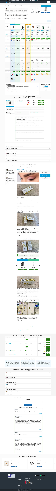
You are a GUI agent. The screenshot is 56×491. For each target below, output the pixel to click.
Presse (18, 480)
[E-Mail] (38, 21)
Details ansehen (45, 12)
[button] (16, 265)
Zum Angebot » (12, 71)
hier (44, 478)
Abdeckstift (12, 460)
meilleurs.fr (27, 482)
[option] (15, 463)
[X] (42, 21)
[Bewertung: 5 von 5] (47, 86)
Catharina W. (9, 177)
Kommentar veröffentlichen (28, 405)
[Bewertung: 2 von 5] (44, 86)
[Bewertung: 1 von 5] (43, 86)
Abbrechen (34, 405)
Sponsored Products (20, 485)
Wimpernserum (14, 12)
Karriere (19, 478)
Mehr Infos (36, 0)
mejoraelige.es (31, 482)
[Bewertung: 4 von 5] (46, 86)
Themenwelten (19, 479)
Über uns (19, 475)
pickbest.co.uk (27, 483)
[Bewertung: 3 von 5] (45, 86)
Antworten (40, 413)
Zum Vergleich (14, 466)
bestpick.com (31, 483)
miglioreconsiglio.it (28, 481)
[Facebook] (40, 21)
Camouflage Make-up (39, 460)
